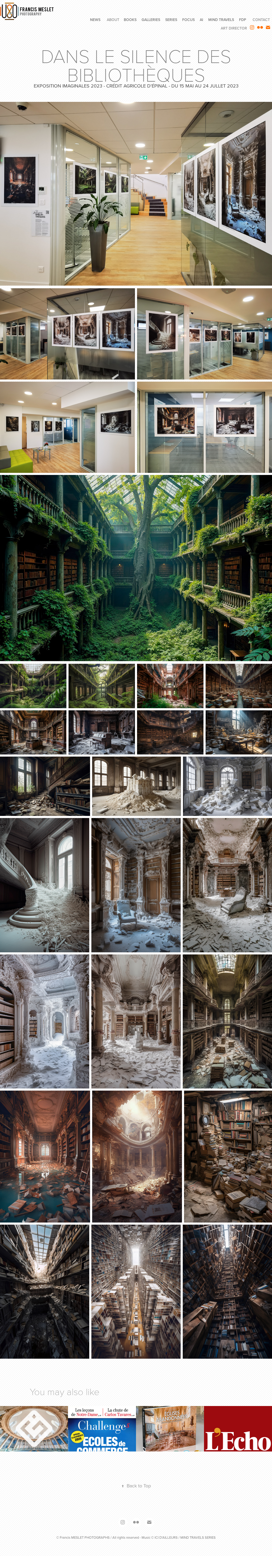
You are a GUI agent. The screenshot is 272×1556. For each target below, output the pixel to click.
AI (201, 19)
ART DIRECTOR (234, 28)
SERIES (171, 19)
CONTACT (261, 19)
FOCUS (188, 19)
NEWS (95, 19)
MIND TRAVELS (221, 19)
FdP (242, 19)
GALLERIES (151, 19)
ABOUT (113, 19)
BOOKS (130, 19)
